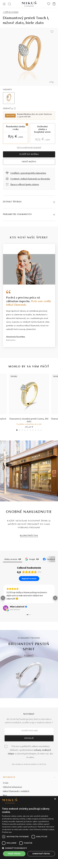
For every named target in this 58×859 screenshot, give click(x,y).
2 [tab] (19, 430)
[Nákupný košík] (54, 4)
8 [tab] (35, 430)
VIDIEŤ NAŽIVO (29, 162)
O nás (5, 783)
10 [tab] (41, 430)
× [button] (55, 799)
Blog (5, 796)
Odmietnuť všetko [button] (41, 854)
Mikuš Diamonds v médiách (16, 791)
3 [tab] (22, 430)
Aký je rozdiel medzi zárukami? (29, 148)
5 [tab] (27, 430)
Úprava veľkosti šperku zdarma (24, 185)
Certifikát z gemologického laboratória (28, 173)
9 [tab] (38, 430)
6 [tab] (30, 430)
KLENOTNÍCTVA (29, 536)
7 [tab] (33, 430)
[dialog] (29, 827)
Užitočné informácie (12, 787)
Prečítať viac (7, 832)
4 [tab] (24, 430)
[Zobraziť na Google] (5, 608)
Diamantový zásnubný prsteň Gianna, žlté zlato (29, 420)
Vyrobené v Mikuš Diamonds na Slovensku (30, 179)
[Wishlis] (48, 4)
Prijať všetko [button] (14, 854)
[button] (3, 598)
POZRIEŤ (29, 656)
